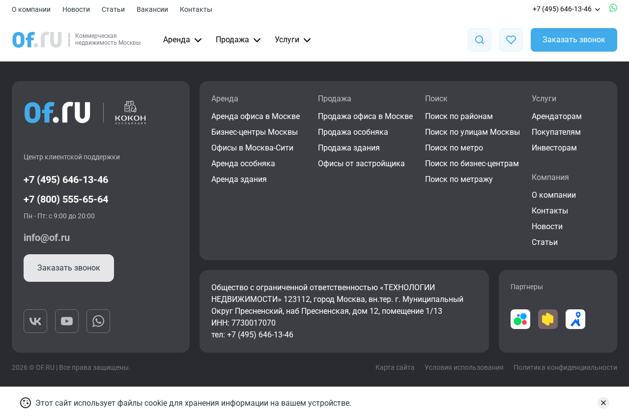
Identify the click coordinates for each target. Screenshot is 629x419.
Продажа (232, 39)
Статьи (113, 9)
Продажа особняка (353, 132)
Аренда (176, 39)
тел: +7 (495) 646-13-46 (252, 334)
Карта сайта (395, 367)
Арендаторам (557, 116)
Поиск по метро (454, 147)
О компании (31, 9)
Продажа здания (349, 147)
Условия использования (464, 367)
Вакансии (152, 9)
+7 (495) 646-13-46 (562, 9)
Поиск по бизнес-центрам (472, 163)
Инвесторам (554, 147)
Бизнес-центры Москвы (254, 132)
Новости (76, 9)
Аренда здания (239, 179)
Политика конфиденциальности (565, 367)
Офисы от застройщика (361, 163)
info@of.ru (47, 237)
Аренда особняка (243, 163)
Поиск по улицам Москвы (472, 132)
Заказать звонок (574, 39)
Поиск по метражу (459, 179)
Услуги (287, 39)
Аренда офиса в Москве (255, 116)
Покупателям (556, 132)
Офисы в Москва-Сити (252, 147)
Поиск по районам (459, 116)
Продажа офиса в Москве (365, 116)
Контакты (196, 9)
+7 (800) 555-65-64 (66, 199)
